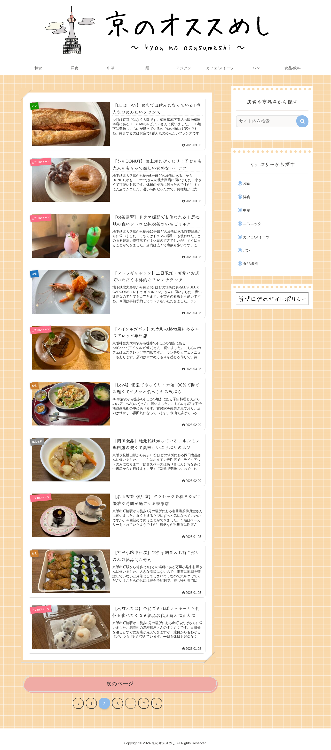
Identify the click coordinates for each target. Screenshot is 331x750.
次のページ (120, 683)
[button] (302, 121)
